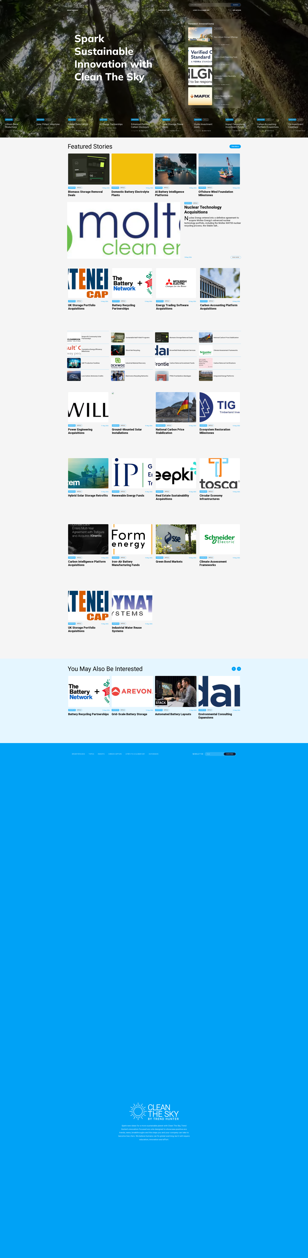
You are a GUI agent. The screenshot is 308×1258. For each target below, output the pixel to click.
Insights (132, 10)
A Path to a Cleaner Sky (201, 10)
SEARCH (235, 5)
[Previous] (234, 669)
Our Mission (237, 10)
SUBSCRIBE (229, 754)
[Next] (239, 669)
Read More (235, 257)
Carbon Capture (164, 10)
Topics (103, 10)
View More (235, 146)
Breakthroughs (72, 10)
